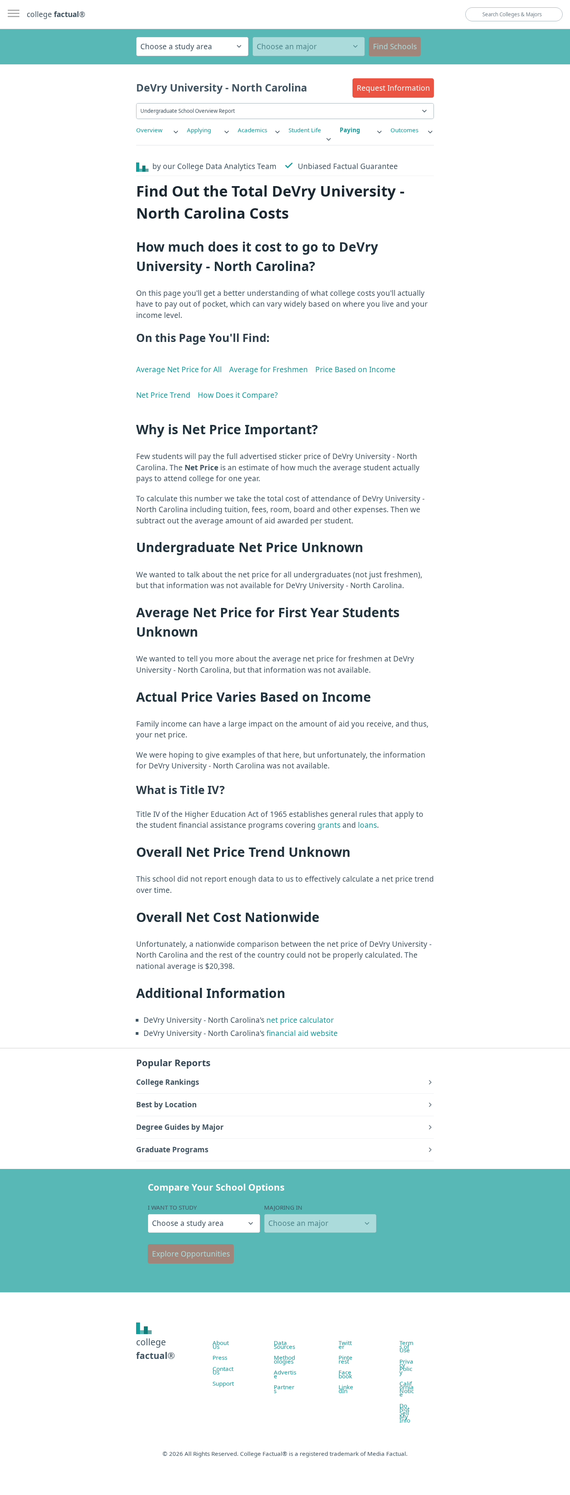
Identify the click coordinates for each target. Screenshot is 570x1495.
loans (367, 825)
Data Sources (284, 1344)
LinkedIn (346, 1389)
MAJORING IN (283, 1207)
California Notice (406, 1388)
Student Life (304, 130)
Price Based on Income (355, 369)
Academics (252, 130)
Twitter (345, 1344)
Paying (350, 130)
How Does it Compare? (238, 395)
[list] (158, 130)
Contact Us (222, 1370)
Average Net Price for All (179, 369)
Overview (149, 130)
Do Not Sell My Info (404, 1413)
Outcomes (404, 130)
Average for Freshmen (268, 369)
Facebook (345, 1374)
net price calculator (299, 1020)
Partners (284, 1389)
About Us (220, 1344)
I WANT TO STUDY (172, 1207)
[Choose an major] (308, 46)
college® (155, 1348)
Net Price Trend (163, 395)
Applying (199, 130)
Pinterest (345, 1359)
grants (329, 825)
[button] (393, 88)
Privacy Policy (406, 1366)
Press (219, 1357)
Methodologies (284, 1359)
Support (223, 1383)
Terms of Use (406, 1346)
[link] (158, 130)
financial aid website (301, 1033)
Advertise (285, 1374)
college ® (56, 14)
